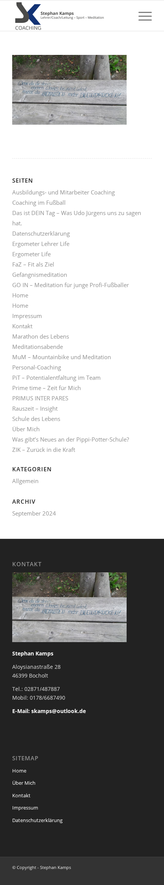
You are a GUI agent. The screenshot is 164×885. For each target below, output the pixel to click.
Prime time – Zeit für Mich (46, 388)
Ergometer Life (31, 254)
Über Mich (26, 429)
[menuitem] (141, 15)
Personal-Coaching (36, 367)
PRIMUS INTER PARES (40, 398)
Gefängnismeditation (39, 274)
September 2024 (34, 513)
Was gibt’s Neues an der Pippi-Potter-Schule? (70, 439)
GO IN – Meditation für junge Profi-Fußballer (70, 285)
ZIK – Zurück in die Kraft (43, 449)
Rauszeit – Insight (35, 408)
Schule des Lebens (36, 418)
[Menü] (141, 15)
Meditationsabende (37, 346)
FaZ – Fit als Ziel (33, 264)
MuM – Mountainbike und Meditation (61, 357)
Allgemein (25, 481)
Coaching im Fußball (39, 202)
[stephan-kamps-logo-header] (68, 15)
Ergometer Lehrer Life (40, 243)
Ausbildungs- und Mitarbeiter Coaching (63, 192)
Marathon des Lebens (40, 336)
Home (20, 295)
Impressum (27, 316)
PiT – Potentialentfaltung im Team (56, 377)
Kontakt (22, 326)
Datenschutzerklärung (41, 233)
